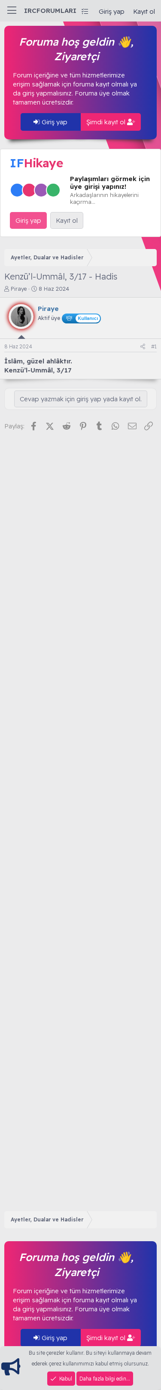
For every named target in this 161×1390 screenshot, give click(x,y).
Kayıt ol (67, 220)
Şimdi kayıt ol (106, 122)
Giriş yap (53, 122)
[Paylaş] (142, 347)
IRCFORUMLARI (50, 10)
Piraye (19, 288)
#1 (154, 346)
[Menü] (12, 11)
